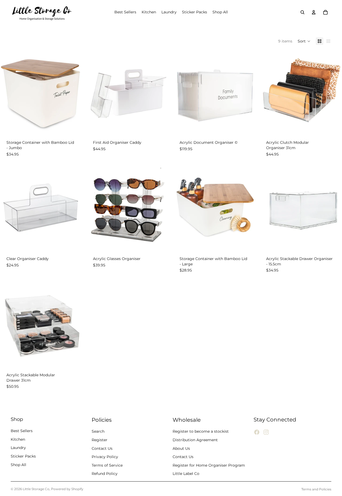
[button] (304, 41)
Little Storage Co (36, 489)
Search (98, 431)
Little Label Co (186, 473)
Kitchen (18, 439)
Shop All (18, 464)
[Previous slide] (8, 92)
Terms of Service (107, 465)
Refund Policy (105, 473)
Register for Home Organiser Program (209, 465)
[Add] (74, 125)
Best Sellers (22, 430)
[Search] (302, 12)
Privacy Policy (105, 456)
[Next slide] (74, 92)
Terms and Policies (316, 489)
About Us (181, 448)
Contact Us (102, 448)
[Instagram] (266, 432)
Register (99, 439)
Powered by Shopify (67, 489)
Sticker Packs (23, 456)
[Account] (314, 12)
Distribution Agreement (195, 439)
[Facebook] (257, 432)
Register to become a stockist (201, 431)
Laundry (18, 447)
